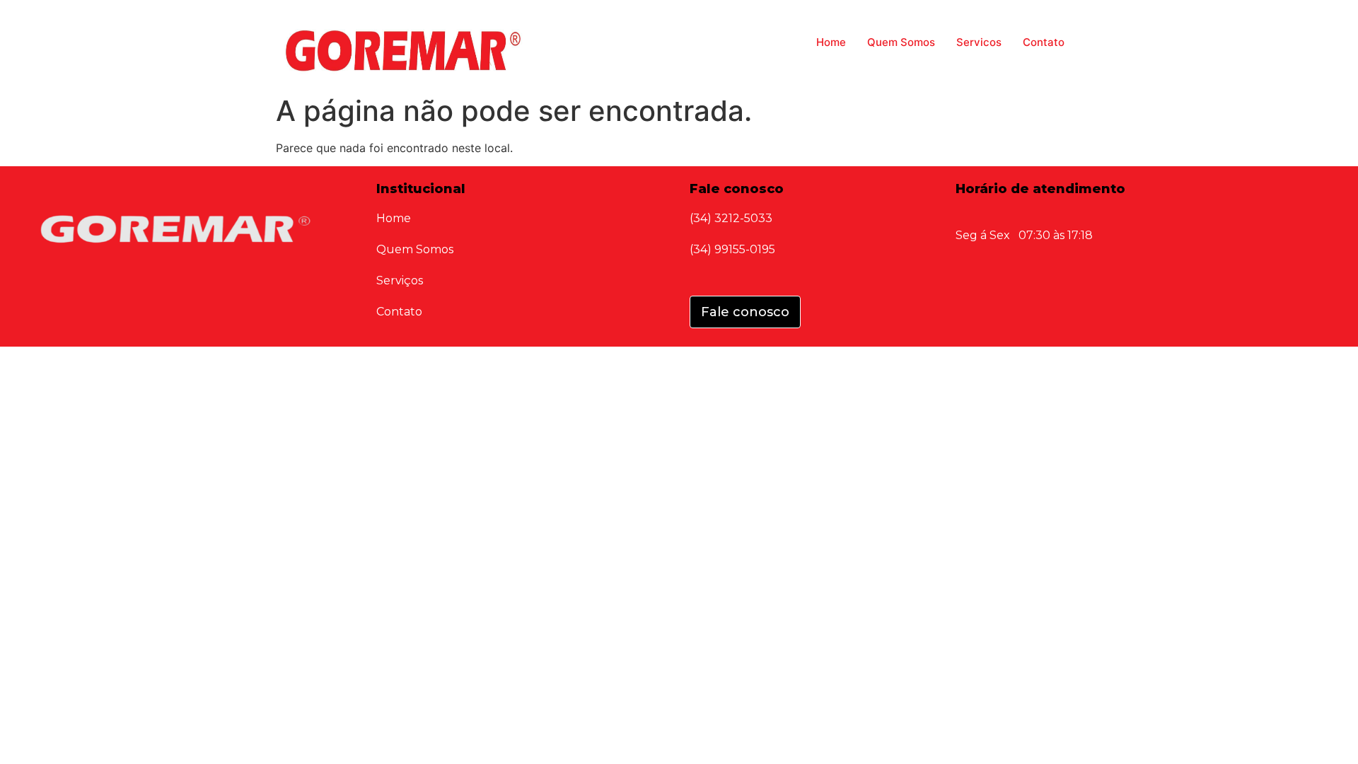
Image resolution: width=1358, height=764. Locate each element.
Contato (1043, 42)
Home (831, 42)
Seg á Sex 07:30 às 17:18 (1024, 235)
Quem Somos (901, 42)
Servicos (979, 42)
